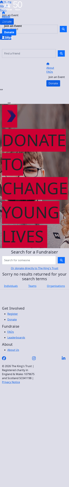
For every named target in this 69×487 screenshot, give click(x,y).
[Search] (61, 53)
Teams (32, 286)
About (6, 17)
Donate (9, 32)
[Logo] (12, 6)
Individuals (11, 286)
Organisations (56, 286)
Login (8, 37)
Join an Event (13, 26)
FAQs (5, 21)
